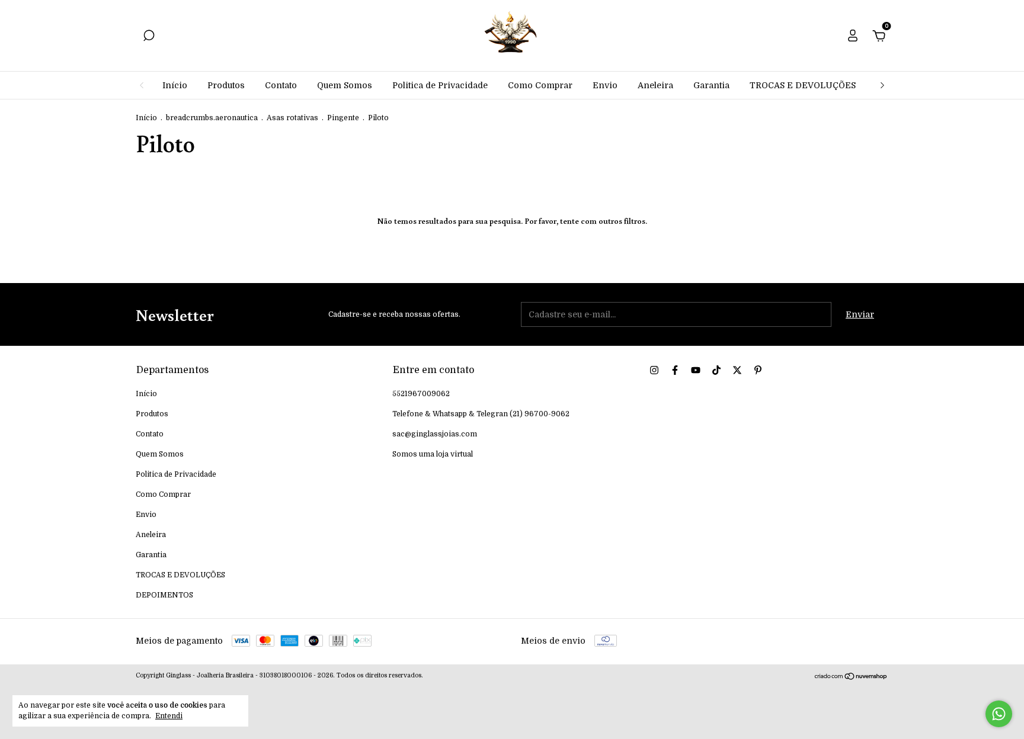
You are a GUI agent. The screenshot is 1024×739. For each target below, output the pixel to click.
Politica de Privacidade (440, 85)
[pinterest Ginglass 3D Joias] (758, 370)
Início (174, 85)
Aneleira (655, 85)
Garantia (711, 85)
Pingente (343, 118)
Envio (605, 85)
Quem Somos (344, 85)
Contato (281, 85)
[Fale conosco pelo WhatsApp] (998, 714)
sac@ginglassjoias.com (434, 434)
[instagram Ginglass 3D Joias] (654, 370)
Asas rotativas (292, 118)
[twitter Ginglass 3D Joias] (737, 370)
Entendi (169, 716)
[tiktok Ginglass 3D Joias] (716, 370)
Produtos (226, 85)
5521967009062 (421, 394)
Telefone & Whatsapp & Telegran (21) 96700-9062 (480, 414)
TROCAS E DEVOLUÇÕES (803, 85)
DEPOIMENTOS (164, 595)
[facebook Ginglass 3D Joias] (675, 370)
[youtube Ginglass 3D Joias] (695, 370)
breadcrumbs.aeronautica (212, 118)
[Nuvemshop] (851, 677)
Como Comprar (540, 85)
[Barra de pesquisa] (149, 37)
